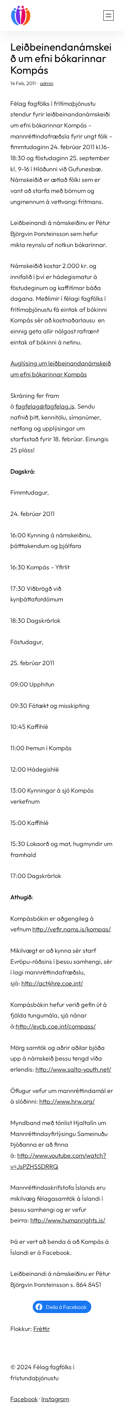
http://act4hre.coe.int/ (52, 983)
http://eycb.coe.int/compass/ (56, 1026)
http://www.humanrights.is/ (67, 1220)
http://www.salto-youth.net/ (73, 1069)
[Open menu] (108, 15)
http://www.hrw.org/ (67, 1101)
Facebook (24, 1399)
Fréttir (41, 1329)
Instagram (55, 1399)
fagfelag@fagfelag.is (45, 406)
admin (46, 83)
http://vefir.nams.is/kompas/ (71, 929)
